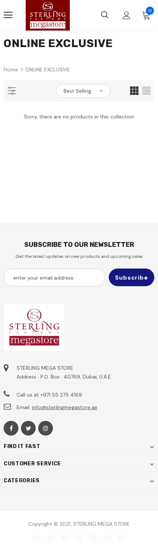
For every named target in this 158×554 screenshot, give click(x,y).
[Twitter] (28, 428)
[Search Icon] (104, 15)
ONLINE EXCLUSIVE (47, 69)
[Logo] (48, 15)
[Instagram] (45, 428)
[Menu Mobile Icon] (8, 15)
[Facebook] (11, 428)
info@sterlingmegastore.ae (64, 407)
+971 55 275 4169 (61, 394)
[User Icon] (126, 15)
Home (11, 69)
